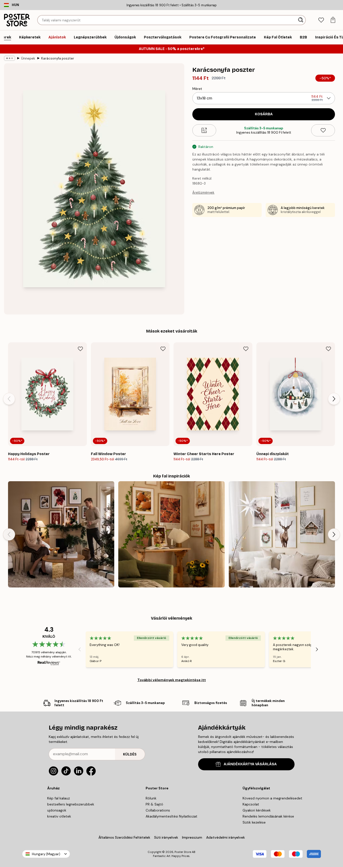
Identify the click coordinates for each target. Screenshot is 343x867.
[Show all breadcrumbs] (9, 58)
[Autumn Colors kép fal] (171, 534)
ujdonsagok (56, 810)
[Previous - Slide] (9, 399)
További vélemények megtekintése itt (171, 680)
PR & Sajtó (154, 804)
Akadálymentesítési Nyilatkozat (171, 816)
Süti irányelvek (166, 837)
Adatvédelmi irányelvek (225, 837)
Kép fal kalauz (58, 798)
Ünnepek (28, 58)
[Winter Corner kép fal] (282, 534)
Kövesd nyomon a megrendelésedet (272, 798)
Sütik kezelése (254, 822)
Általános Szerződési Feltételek (124, 837)
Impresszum (192, 837)
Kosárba (264, 114)
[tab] (321, 20)
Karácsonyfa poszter (57, 58)
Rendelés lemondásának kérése (268, 816)
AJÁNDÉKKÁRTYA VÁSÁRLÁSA (250, 764)
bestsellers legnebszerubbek (70, 804)
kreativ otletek (59, 816)
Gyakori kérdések (257, 810)
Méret (197, 88)
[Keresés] (301, 20)
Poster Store (183, 852)
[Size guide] (204, 130)
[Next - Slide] (334, 399)
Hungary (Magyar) (46, 854)
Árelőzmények (203, 192)
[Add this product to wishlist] (323, 130)
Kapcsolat (251, 804)
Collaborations (158, 810)
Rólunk (151, 798)
